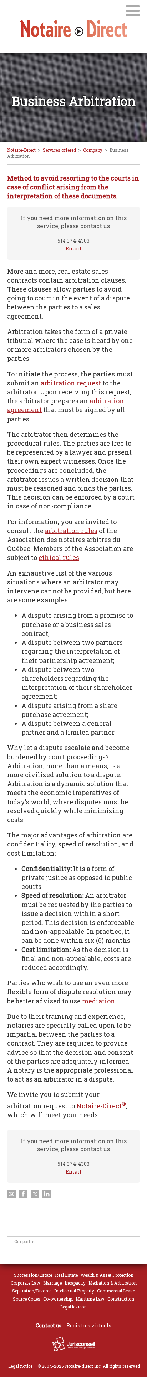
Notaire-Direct (21, 150)
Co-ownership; (58, 1299)
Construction (120, 1299)
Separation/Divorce (31, 1291)
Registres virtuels (88, 1325)
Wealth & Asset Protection (107, 1275)
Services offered (59, 150)
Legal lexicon (73, 1307)
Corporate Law (25, 1283)
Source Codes (26, 1299)
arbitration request (71, 383)
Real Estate (66, 1275)
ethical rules (59, 557)
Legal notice (20, 1366)
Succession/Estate (33, 1275)
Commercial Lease (116, 1291)
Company (92, 150)
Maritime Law (90, 1299)
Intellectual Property (74, 1291)
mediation (98, 1001)
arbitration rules (71, 530)
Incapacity (75, 1283)
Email (74, 248)
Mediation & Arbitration (112, 1283)
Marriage (52, 1283)
